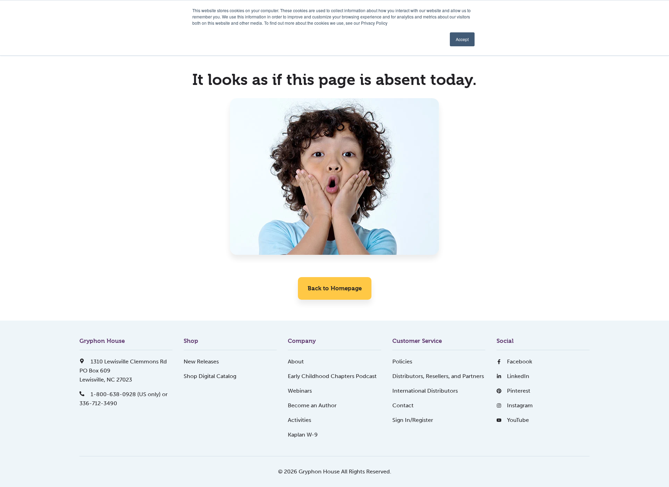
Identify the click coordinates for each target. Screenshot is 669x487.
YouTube (518, 420)
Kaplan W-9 (303, 434)
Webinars (300, 390)
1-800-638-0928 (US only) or (128, 394)
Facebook (519, 361)
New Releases (201, 361)
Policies (402, 361)
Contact (403, 405)
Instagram (520, 405)
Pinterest (518, 390)
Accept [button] (462, 39)
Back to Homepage (335, 288)
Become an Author (312, 405)
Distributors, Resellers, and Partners (438, 376)
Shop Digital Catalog (210, 376)
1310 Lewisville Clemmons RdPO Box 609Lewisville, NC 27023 (123, 370)
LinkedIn (518, 376)
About (296, 361)
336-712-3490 (98, 403)
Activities (299, 420)
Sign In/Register (412, 420)
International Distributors (425, 390)
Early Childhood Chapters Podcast (332, 376)
